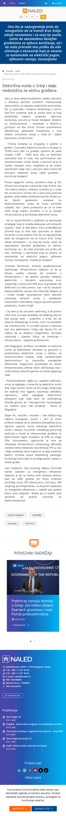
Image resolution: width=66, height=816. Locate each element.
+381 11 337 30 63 (20, 670)
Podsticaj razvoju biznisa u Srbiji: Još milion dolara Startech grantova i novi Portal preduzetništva (32, 607)
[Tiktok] (46, 770)
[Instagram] (24, 770)
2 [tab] (35, 641)
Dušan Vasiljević (16, 515)
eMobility (36, 515)
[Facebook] (30, 770)
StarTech (29, 523)
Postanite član (14, 695)
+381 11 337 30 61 (20, 673)
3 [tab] (39, 641)
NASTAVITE (18, 808)
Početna (9, 71)
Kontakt (58, 3)
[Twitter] (40, 770)
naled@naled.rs (22, 676)
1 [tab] (30, 641)
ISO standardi (13, 686)
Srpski (12, 3)
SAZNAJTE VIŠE (42, 808)
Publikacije (10, 710)
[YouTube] (35, 770)
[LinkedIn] (19, 770)
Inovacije (12, 523)
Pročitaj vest (19, 625)
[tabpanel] (33, 595)
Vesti (17, 71)
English (22, 3)
